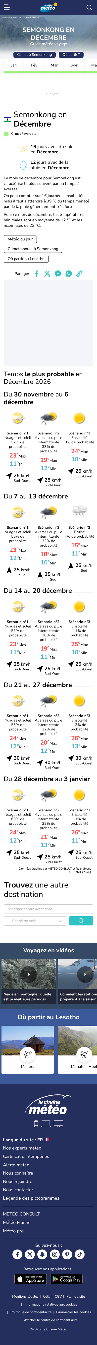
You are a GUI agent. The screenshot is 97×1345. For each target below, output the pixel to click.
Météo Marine (17, 1222)
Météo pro (13, 1231)
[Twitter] (30, 1254)
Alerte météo (16, 1165)
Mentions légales (25, 1296)
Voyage (5, 17)
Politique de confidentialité (30, 1312)
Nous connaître (18, 1173)
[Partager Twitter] (47, 273)
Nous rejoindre (17, 1181)
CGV (58, 1296)
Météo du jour (20, 239)
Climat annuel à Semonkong (33, 249)
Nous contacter (18, 1190)
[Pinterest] (67, 1254)
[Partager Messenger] (58, 273)
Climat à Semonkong (34, 54)
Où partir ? (71, 54)
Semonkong (33, 17)
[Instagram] (55, 1254)
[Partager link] (79, 273)
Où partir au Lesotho (26, 259)
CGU (46, 1296)
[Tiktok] (80, 1254)
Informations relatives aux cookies (50, 1304)
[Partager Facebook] (36, 273)
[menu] (8, 7)
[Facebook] (17, 1254)
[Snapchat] (42, 1254)
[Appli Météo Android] (66, 1279)
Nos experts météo (22, 1148)
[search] (89, 7)
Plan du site (75, 1296)
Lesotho (17, 17)
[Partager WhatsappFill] (68, 273)
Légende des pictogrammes (31, 1198)
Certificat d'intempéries (26, 1156)
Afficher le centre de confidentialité (51, 1320)
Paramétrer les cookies (73, 1312)
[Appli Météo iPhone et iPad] (30, 1279)
